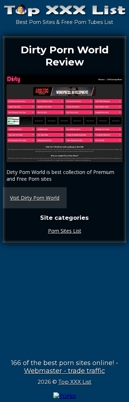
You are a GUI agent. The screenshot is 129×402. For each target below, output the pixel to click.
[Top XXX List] (64, 13)
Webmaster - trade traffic (64, 371)
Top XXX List (74, 381)
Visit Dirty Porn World (34, 197)
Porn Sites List (64, 230)
